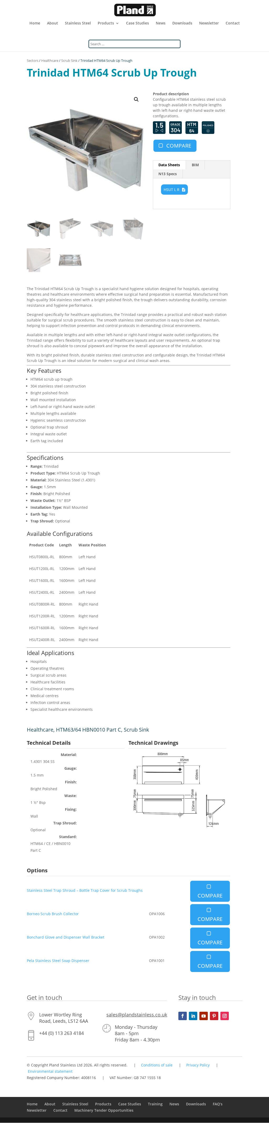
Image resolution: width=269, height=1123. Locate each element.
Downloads (182, 23)
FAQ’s (218, 1103)
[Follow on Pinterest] (214, 1016)
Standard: (68, 836)
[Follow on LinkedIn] (193, 1016)
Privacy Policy (198, 1064)
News (160, 23)
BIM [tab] (195, 164)
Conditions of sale (157, 1064)
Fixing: (71, 809)
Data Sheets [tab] (169, 164)
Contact (233, 23)
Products (106, 23)
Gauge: (70, 768)
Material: (69, 754)
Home (34, 23)
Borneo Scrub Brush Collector (53, 913)
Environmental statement (50, 1071)
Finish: (71, 781)
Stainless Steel (78, 23)
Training (155, 1103)
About (52, 23)
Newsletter (209, 23)
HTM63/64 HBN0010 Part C (88, 729)
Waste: (70, 795)
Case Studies (137, 23)
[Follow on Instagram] (224, 1016)
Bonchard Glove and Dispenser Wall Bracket (65, 937)
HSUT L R (171, 189)
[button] (136, 99)
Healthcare (49, 60)
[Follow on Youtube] (203, 1016)
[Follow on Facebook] (182, 1016)
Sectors (32, 60)
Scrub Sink (69, 60)
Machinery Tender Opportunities (103, 1110)
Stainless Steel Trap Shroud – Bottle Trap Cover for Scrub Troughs (85, 890)
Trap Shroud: (65, 822)
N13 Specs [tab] (167, 173)
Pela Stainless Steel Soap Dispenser (58, 960)
